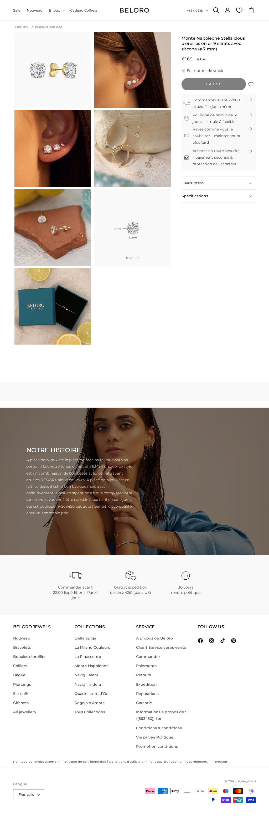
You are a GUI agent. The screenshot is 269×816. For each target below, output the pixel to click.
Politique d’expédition (166, 761)
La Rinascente (88, 656)
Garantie (144, 702)
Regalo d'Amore (90, 702)
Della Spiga (85, 638)
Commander (148, 656)
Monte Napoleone (92, 665)
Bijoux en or (22, 26)
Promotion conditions (157, 746)
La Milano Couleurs (92, 647)
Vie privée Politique (154, 737)
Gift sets (21, 702)
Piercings (22, 684)
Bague (19, 675)
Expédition (146, 684)
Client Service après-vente (161, 647)
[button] (56, 10)
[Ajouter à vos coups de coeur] (251, 84)
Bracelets (22, 647)
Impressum (219, 761)
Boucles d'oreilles (29, 656)
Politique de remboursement (36, 761)
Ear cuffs (21, 693)
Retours (143, 675)
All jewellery (24, 712)
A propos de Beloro (154, 638)
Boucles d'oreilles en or (48, 26)
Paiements (146, 665)
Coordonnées (197, 761)
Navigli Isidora (88, 684)
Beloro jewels (246, 781)
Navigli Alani (86, 675)
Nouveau (21, 638)
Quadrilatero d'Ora (92, 693)
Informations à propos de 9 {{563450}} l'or (162, 715)
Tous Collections (90, 712)
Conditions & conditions (159, 728)
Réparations (147, 693)
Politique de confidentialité (84, 761)
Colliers (20, 665)
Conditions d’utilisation (127, 761)
